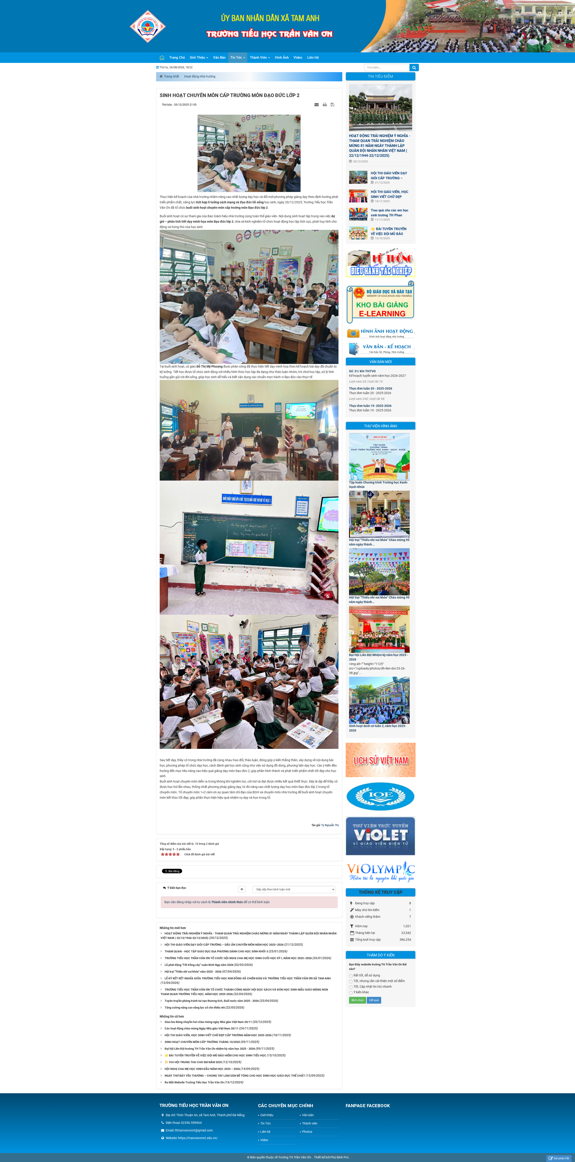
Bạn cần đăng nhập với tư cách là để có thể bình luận (217, 902)
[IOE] (381, 797)
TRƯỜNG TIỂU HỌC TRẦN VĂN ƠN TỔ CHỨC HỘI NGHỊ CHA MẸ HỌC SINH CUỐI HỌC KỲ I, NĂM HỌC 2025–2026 (238, 958)
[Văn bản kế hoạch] (381, 348)
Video (264, 1140)
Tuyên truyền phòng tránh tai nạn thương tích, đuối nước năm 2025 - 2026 (212, 1000)
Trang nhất (171, 76)
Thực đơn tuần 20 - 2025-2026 (370, 388)
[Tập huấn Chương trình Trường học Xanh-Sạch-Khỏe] (380, 456)
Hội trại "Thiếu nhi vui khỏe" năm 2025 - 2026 (193, 971)
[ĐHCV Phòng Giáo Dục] (381, 262)
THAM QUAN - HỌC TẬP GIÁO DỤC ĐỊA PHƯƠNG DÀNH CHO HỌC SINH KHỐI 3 (216, 951)
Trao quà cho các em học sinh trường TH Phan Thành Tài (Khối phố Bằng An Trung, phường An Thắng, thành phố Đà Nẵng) (389, 213)
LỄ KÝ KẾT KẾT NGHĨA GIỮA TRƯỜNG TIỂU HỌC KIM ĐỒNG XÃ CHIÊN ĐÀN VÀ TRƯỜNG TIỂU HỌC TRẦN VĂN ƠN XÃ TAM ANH (248, 978)
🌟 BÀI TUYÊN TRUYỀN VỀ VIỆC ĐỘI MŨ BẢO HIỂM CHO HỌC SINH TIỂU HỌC (215, 1055)
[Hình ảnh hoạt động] (381, 333)
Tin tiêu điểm (380, 76)
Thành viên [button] (259, 57)
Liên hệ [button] (313, 57)
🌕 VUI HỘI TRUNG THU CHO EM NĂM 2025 (193, 1062)
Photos (307, 1131)
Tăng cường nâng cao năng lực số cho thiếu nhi (195, 1007)
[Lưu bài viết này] (333, 104)
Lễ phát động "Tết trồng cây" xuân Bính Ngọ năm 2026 (199, 965)
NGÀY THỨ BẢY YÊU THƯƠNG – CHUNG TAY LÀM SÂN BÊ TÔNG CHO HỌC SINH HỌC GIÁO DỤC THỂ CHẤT (235, 1075)
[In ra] (325, 104)
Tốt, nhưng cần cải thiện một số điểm (379, 981)
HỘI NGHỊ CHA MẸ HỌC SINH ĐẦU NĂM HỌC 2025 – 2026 (202, 1069)
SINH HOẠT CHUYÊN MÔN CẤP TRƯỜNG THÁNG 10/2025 (202, 1042)
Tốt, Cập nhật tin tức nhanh (373, 986)
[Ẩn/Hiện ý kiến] (242, 889)
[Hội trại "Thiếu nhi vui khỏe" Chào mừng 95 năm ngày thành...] (380, 514)
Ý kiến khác (361, 992)
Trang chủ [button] (177, 57)
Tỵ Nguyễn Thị (330, 825)
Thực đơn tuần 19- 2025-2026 (370, 406)
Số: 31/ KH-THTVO (362, 371)
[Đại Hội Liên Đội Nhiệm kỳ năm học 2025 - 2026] (380, 629)
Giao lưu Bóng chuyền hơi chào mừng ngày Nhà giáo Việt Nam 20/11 (208, 1022)
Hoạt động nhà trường (199, 76)
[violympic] (381, 873)
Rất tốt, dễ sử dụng (367, 975)
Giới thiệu (266, 1115)
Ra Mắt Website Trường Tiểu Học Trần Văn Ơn (194, 1082)
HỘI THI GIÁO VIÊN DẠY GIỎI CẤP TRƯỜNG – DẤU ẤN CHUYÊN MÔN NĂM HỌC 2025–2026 (224, 944)
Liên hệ (265, 1131)
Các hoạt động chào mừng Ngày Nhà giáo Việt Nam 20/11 (201, 1028)
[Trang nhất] (162, 57)
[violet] (381, 837)
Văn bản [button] (219, 57)
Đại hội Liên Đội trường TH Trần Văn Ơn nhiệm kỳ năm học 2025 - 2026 (210, 1048)
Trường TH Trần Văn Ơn (295, 1157)
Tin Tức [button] (236, 57)
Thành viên (309, 1123)
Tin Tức (265, 1123)
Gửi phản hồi (561, 1158)
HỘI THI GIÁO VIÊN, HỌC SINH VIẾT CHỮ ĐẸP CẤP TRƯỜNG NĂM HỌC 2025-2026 (218, 1035)
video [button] (298, 57)
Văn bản (308, 1115)
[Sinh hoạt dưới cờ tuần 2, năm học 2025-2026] (380, 700)
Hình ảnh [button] (282, 57)
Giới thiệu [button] (198, 57)
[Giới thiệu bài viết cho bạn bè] (317, 104)
